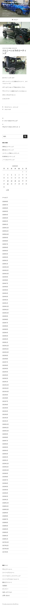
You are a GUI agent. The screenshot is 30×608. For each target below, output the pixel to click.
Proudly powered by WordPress (10, 604)
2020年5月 (5, 447)
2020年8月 (5, 437)
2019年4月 (5, 489)
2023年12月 (5, 306)
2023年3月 (5, 336)
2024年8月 (5, 280)
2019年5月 (5, 486)
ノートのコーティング (8, 159)
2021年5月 (5, 408)
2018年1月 (5, 539)
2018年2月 (5, 535)
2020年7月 (5, 440)
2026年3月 (5, 218)
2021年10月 (5, 391)
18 (7, 181)
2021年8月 (5, 398)
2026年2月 (5, 221)
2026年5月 (5, 211)
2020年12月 (5, 424)
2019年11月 (5, 466)
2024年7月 (5, 283)
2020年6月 (5, 444)
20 (15, 181)
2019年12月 (5, 463)
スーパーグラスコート (8, 572)
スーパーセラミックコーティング (11, 576)
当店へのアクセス (7, 592)
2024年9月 (5, 277)
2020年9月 (5, 434)
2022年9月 (5, 355)
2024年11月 (5, 270)
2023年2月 (5, 339)
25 (7, 184)
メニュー (16, 19)
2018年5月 (5, 525)
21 (19, 181)
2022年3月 (5, 375)
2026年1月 (5, 224)
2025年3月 (5, 257)
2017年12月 (5, 542)
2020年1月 (5, 460)
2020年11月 (5, 427)
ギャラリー (5, 589)
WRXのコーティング (8, 146)
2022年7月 (5, 362)
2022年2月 (5, 378)
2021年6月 (5, 404)
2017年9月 (5, 552)
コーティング (15, 107)
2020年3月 (5, 453)
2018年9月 (5, 512)
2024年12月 (5, 267)
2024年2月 (5, 299)
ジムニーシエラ (8, 109)
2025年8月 (5, 241)
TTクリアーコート (8, 107)
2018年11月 (5, 506)
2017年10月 (5, 548)
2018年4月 (5, 529)
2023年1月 (5, 342)
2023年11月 (5, 309)
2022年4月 (5, 371)
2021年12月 (5, 385)
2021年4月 (5, 411)
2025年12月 (5, 227)
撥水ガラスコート (7, 582)
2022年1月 (5, 381)
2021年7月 (5, 401)
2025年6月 (5, 247)
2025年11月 (5, 231)
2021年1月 (5, 421)
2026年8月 (5, 201)
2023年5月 (5, 329)
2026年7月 (5, 204)
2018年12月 (5, 503)
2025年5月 (5, 250)
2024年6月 (5, 286)
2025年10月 (5, 234)
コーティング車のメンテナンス (10, 153)
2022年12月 (5, 345)
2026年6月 (5, 208)
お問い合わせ (6, 595)
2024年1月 (5, 303)
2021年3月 (5, 414)
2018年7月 (5, 519)
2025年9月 (5, 237)
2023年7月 (5, 322)
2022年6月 (5, 365)
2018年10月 (5, 509)
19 (11, 181)
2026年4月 (5, 214)
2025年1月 (5, 263)
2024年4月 (5, 293)
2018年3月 (5, 532)
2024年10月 (5, 273)
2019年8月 (5, 476)
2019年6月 (5, 483)
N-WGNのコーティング (8, 156)
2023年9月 (5, 316)
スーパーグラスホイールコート (10, 579)
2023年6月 (5, 326)
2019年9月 (5, 473)
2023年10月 (5, 313)
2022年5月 (5, 368)
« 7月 (7, 190)
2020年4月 (5, 450)
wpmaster (14, 48)
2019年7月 (5, 480)
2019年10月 (5, 470)
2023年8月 (5, 319)
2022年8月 (5, 358)
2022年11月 (5, 349)
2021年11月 (5, 388)
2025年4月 (5, 254)
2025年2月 (5, 260)
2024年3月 (5, 296)
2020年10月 (5, 430)
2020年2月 (5, 457)
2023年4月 (5, 332)
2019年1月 (5, 499)
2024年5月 (5, 290)
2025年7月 (5, 244)
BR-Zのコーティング (8, 150)
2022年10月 (5, 352)
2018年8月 (5, 516)
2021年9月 (5, 394)
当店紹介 (4, 585)
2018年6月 (5, 522)
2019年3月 (5, 493)
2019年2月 (5, 496)
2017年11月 (5, 545)
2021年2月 (5, 417)
